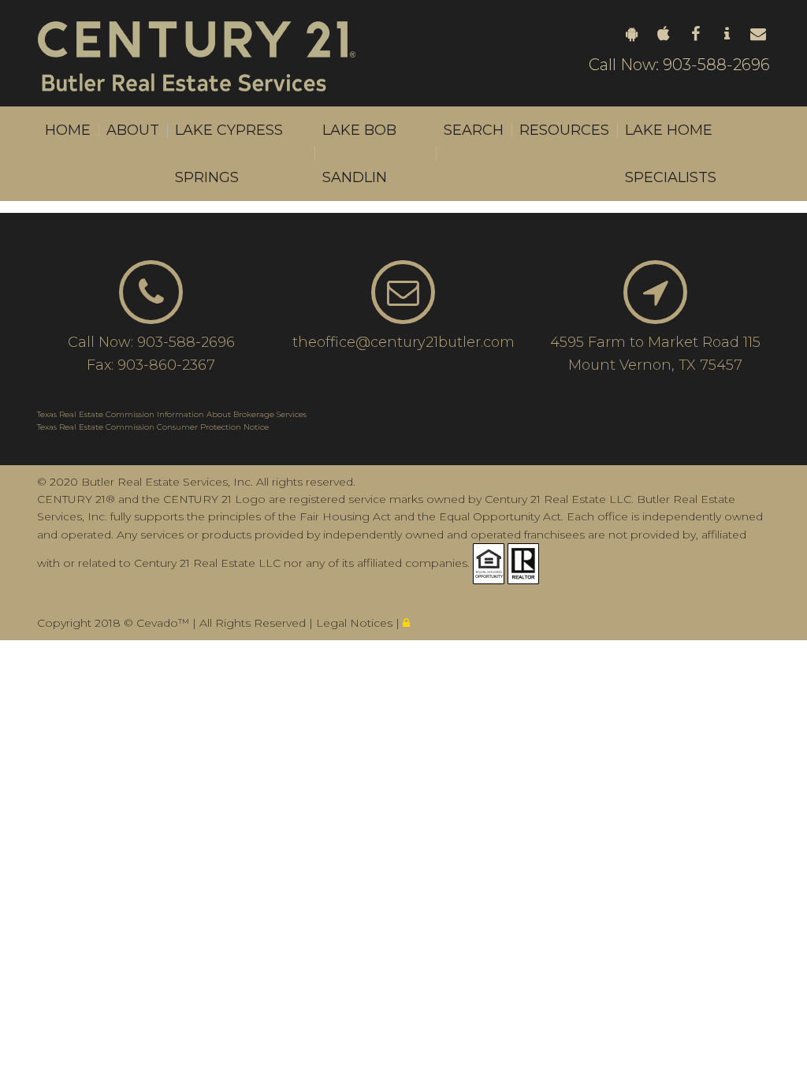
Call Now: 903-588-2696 (679, 64)
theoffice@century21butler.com (403, 342)
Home (68, 130)
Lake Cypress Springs (229, 153)
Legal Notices (356, 623)
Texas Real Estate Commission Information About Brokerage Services (172, 414)
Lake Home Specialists (670, 153)
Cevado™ (164, 623)
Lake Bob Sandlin (359, 153)
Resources (564, 130)
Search (474, 130)
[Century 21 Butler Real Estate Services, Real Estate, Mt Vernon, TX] (76, 599)
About (132, 130)
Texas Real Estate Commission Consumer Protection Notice (153, 427)
